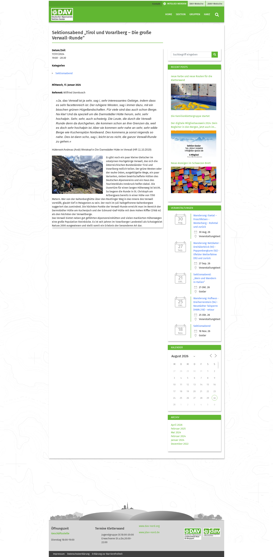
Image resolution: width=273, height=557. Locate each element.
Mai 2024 (176, 432)
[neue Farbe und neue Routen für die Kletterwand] (193, 97)
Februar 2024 (178, 436)
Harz (207, 14)
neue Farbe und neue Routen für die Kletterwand (191, 78)
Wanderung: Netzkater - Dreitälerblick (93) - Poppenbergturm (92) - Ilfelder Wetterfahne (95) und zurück (206, 251)
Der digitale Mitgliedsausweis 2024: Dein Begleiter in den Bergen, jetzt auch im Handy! (194, 125)
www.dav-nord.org (149, 525)
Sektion (181, 14)
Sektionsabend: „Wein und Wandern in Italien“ (204, 278)
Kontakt (156, 4)
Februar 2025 (178, 428)
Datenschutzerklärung (78, 554)
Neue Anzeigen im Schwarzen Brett (191, 163)
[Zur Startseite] (62, 14)
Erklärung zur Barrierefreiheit (107, 554)
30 (214, 398)
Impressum (59, 554)
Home (168, 14)
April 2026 (176, 424)
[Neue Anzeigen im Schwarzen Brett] (193, 180)
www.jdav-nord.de (149, 532)
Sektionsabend (64, 73)
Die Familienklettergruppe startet (190, 116)
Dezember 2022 (179, 443)
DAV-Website (196, 4)
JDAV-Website (215, 4)
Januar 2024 (177, 439)
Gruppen (194, 14)
